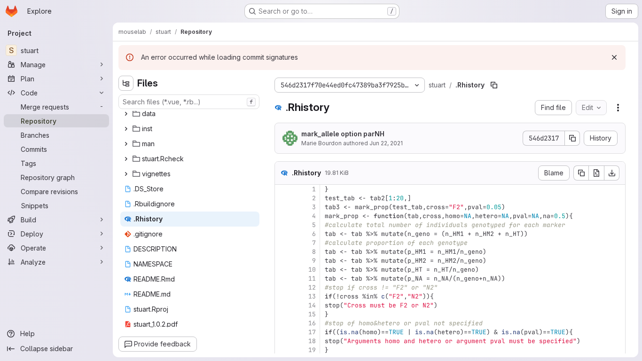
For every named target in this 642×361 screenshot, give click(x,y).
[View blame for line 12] (283, 287)
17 (312, 332)
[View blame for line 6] (283, 233)
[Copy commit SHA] (572, 138)
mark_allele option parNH (342, 134)
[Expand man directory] (126, 143)
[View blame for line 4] (283, 216)
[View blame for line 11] (283, 278)
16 (312, 323)
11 (312, 279)
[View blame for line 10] (283, 269)
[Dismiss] (614, 57)
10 (312, 270)
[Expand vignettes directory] (126, 174)
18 (312, 341)
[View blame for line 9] (283, 260)
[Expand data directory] (126, 113)
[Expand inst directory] (126, 128)
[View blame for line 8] (283, 251)
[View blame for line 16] (283, 323)
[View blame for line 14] (283, 305)
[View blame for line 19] (283, 349)
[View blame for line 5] (283, 224)
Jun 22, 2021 (386, 143)
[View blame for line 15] (283, 314)
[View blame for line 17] (283, 332)
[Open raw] (596, 172)
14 (312, 305)
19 (312, 350)
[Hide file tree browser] (125, 83)
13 (312, 296)
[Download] (611, 172)
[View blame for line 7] (283, 242)
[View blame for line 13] (283, 296)
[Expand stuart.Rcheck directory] (126, 159)
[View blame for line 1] (283, 189)
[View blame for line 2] (283, 198)
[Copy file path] (493, 85)
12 (312, 287)
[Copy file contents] (580, 172)
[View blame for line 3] (283, 207)
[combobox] (188, 101)
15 (312, 314)
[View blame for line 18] (283, 341)
